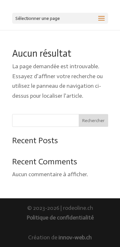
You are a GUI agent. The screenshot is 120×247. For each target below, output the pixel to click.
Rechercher (93, 120)
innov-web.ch (75, 237)
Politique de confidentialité (60, 217)
